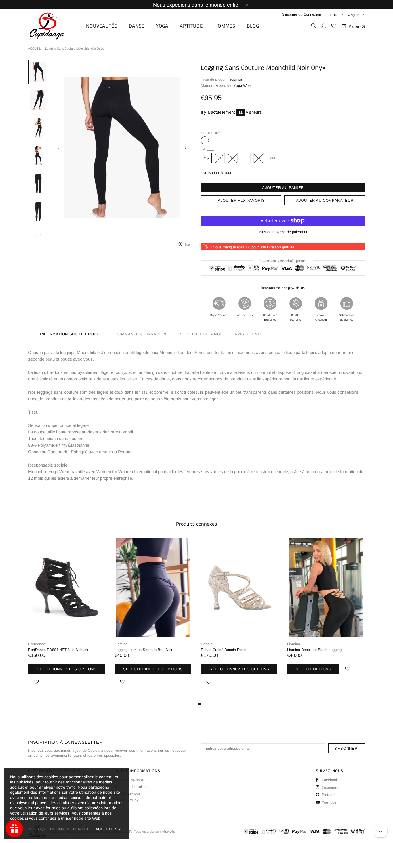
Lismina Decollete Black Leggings (315, 650)
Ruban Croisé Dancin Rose (223, 650)
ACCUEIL (34, 48)
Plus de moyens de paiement (283, 232)
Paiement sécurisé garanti (282, 260)
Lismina (121, 644)
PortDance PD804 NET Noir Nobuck (58, 650)
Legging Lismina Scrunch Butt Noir (143, 650)
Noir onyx (204, 140)
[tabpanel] (240, 619)
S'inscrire (289, 14)
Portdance (36, 644)
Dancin (206, 644)
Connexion (312, 14)
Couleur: (210, 133)
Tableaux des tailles (131, 787)
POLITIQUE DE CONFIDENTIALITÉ (59, 829)
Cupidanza (53, 25)
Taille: (207, 149)
